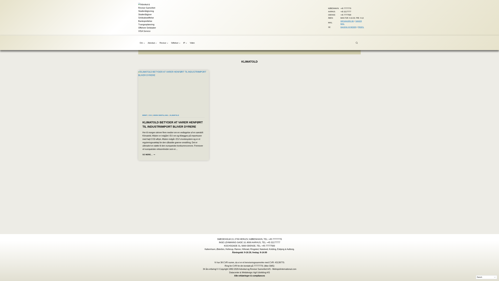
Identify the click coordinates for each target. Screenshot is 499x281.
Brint (144, 115)
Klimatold (174, 115)
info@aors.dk (347, 21)
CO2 (150, 115)
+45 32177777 (273, 242)
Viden (192, 43)
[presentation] (173, 90)
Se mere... (148, 155)
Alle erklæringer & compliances (249, 276)
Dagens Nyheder (348, 27)
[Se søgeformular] (358, 43)
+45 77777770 (275, 239)
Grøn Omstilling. (161, 115)
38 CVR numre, (227, 262)
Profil (361, 27)
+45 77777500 (268, 246)
